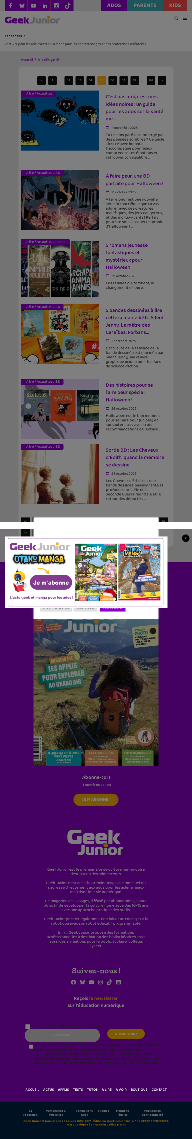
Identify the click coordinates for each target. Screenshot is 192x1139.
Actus (48, 1089)
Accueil (32, 1089)
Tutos (92, 1089)
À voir (121, 1089)
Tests (78, 1089)
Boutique (139, 1089)
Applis (63, 1089)
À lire (107, 1089)
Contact (159, 1089)
